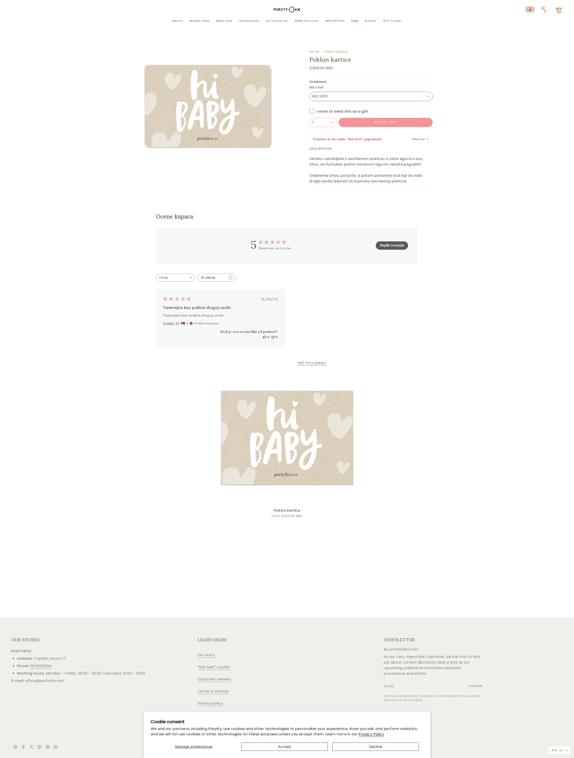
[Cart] (558, 9)
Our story (206, 655)
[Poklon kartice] (287, 439)
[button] (199, 21)
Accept (284, 746)
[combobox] (175, 278)
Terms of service (213, 691)
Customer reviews (214, 679)
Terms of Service (401, 700)
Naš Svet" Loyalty (214, 667)
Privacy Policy (371, 734)
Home (314, 51)
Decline (375, 746)
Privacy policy (210, 703)
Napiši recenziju (392, 245)
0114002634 (40, 665)
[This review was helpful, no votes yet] (264, 337)
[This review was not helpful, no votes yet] (272, 337)
